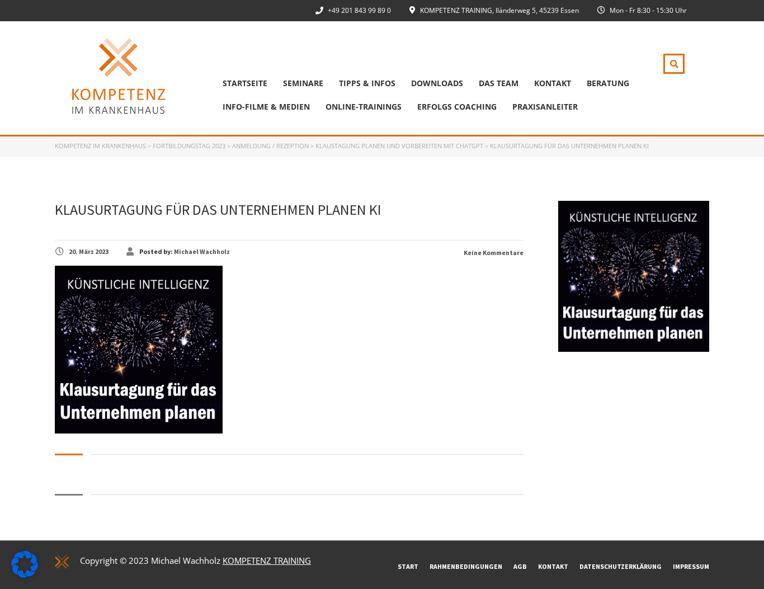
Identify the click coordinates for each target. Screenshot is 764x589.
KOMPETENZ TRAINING (267, 560)
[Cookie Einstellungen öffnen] (24, 574)
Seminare (303, 83)
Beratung (608, 83)
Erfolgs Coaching (457, 106)
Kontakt (552, 83)
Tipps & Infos (367, 83)
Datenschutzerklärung (620, 566)
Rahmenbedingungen (466, 566)
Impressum (691, 566)
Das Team (498, 83)
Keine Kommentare (493, 252)
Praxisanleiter (545, 106)
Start (408, 566)
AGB (520, 566)
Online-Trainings (364, 106)
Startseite (245, 83)
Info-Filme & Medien (266, 106)
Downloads (437, 83)
